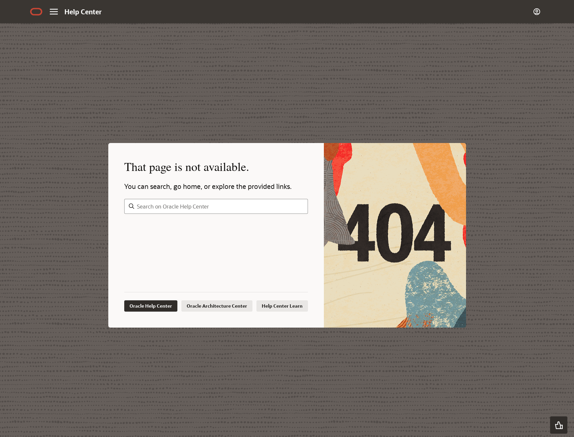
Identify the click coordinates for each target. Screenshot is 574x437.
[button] (558, 425)
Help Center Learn (282, 306)
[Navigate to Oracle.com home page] (36, 12)
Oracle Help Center (151, 306)
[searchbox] (216, 206)
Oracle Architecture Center (217, 306)
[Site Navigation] (53, 11)
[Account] (536, 11)
